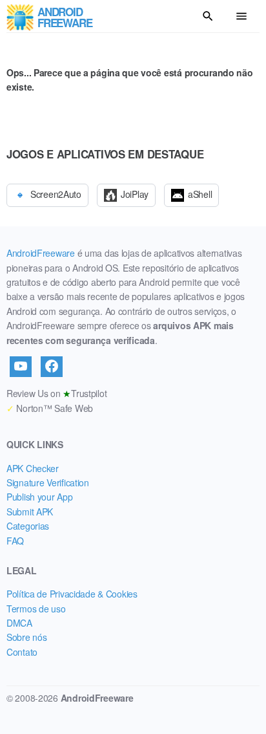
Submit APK (29, 511)
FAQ (15, 540)
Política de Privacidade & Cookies (72, 593)
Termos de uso (35, 608)
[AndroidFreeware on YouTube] (21, 366)
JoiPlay (134, 194)
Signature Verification (47, 482)
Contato (21, 651)
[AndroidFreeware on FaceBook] (52, 366)
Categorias (27, 525)
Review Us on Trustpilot (56, 393)
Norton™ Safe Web (49, 408)
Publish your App (39, 496)
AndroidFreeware (40, 252)
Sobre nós (26, 637)
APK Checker (32, 468)
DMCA (19, 622)
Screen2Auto (55, 194)
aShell (200, 194)
